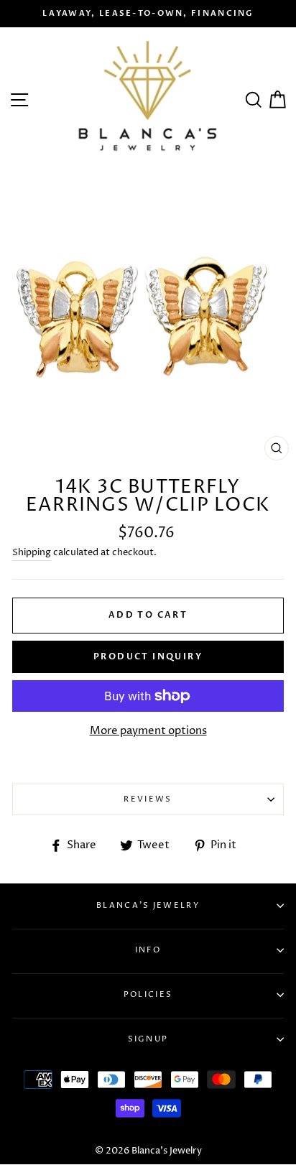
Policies (148, 994)
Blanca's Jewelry (148, 905)
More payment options (148, 730)
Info (148, 949)
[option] (148, 13)
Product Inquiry (148, 656)
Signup (148, 1039)
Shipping (31, 552)
